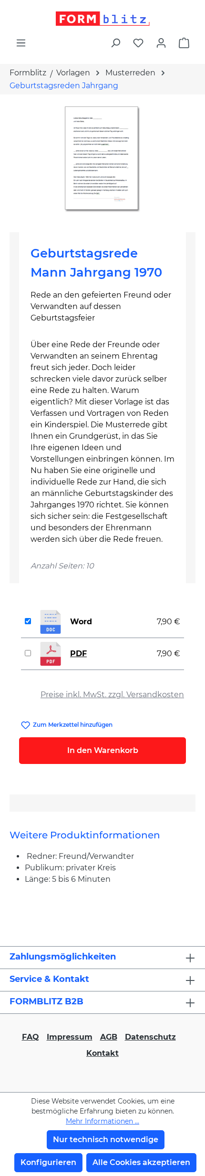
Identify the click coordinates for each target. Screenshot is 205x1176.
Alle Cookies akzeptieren (141, 1162)
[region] (102, 159)
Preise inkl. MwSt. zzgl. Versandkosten (112, 694)
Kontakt (102, 1053)
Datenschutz (150, 1037)
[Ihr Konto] (161, 42)
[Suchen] (115, 42)
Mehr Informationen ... (102, 1121)
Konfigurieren (48, 1162)
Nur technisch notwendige (105, 1139)
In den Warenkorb (102, 750)
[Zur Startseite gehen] (102, 18)
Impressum (69, 1037)
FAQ (30, 1037)
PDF (78, 653)
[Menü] (21, 42)
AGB (108, 1037)
